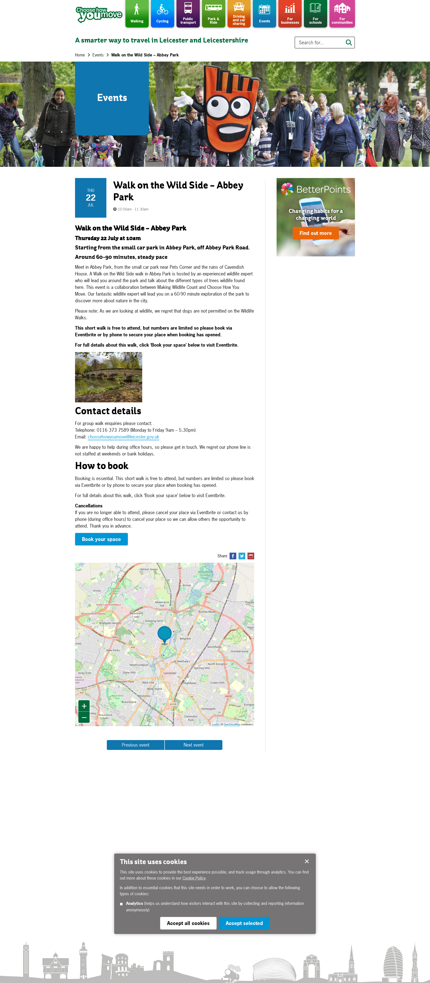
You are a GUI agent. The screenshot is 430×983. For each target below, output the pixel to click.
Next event (194, 745)
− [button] (84, 717)
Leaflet (215, 724)
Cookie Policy (194, 878)
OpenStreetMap (232, 724)
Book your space (101, 539)
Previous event (135, 745)
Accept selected (306, 861)
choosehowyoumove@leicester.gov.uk (123, 437)
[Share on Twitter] (242, 556)
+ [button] (84, 706)
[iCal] (250, 556)
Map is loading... (167, 644)
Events (98, 55)
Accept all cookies (188, 923)
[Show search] (349, 42)
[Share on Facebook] (233, 556)
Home (80, 55)
